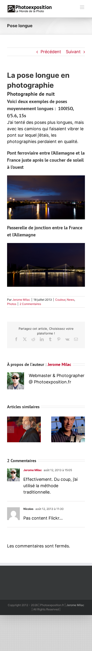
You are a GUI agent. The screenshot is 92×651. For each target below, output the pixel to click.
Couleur (60, 299)
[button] (10, 429)
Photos (11, 304)
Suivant (73, 51)
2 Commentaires (30, 304)
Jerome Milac (21, 299)
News (70, 299)
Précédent (51, 51)
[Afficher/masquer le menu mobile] (82, 7)
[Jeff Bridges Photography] (24, 419)
